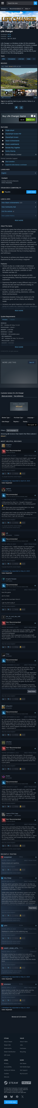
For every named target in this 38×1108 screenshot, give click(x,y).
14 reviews (9, 656)
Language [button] (30, 417)
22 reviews (9, 618)
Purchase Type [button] (18, 417)
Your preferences (18, 396)
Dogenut (8, 444)
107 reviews (9, 581)
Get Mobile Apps (11, 1102)
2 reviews (8, 446)
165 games (9, 535)
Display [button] (25, 421)
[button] (4, 8)
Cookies (6, 1073)
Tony (7, 654)
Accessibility (8, 1067)
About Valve (23, 1041)
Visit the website (7, 211)
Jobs (21, 1045)
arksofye (8, 742)
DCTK (9, 34)
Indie (28, 59)
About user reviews (7, 396)
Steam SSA (7, 1045)
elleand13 (9, 706)
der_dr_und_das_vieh (13, 616)
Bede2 (8, 776)
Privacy (6, 1063)
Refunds (6, 1077)
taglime (8, 488)
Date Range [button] (5, 421)
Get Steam (23, 1063)
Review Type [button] (5, 417)
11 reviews (9, 490)
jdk (7, 533)
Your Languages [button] (11, 430)
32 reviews (9, 744)
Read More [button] (31, 691)
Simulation (11, 59)
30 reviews (9, 778)
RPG (3, 59)
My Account (24, 1073)
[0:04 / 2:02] (19, 78)
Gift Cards (7, 1055)
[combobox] (20, 3)
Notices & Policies (9, 1070)
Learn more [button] (31, 192)
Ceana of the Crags (12, 813)
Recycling (23, 1051)
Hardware (23, 1048)
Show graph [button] (31, 424)
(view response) (7, 483)
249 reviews (17, 815)
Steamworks (8, 1048)
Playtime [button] (16, 421)
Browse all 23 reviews (19, 1017)
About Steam (8, 1041)
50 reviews (9, 708)
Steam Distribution (10, 1051)
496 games (9, 815)
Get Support (23, 1070)
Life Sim (21, 59)
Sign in (3, 101)
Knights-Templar (11, 579)
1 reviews (16, 535)
